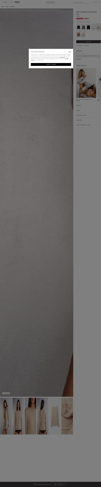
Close (69, 51)
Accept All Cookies (51, 64)
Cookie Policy (62, 57)
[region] (51, 58)
